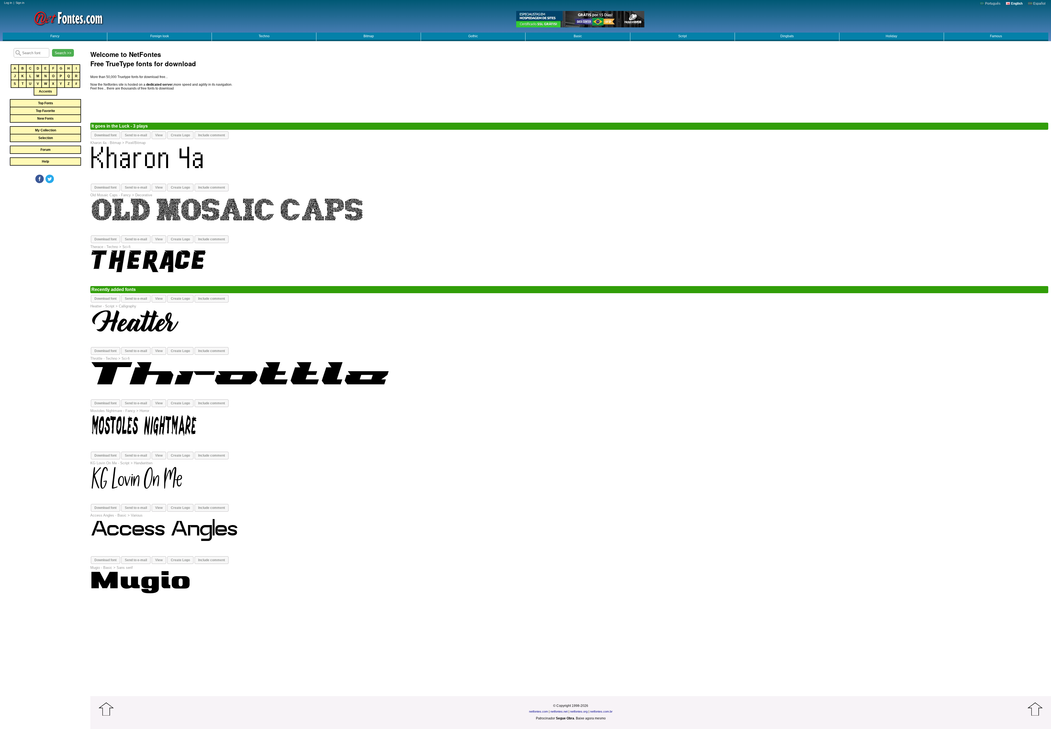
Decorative (143, 195)
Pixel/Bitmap (135, 143)
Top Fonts (45, 103)
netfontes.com (538, 711)
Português (992, 3)
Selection (45, 138)
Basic (578, 36)
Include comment (211, 135)
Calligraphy (127, 306)
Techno (264, 36)
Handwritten (143, 463)
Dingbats (787, 36)
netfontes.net (559, 711)
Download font (105, 135)
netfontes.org (579, 711)
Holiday (891, 36)
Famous (996, 36)
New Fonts (45, 118)
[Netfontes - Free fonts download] (68, 18)
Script (682, 36)
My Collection (45, 130)
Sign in (20, 2)
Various (137, 515)
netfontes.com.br (601, 711)
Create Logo (180, 135)
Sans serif (125, 568)
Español (1039, 3)
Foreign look (159, 36)
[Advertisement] (45, 225)
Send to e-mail (136, 135)
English (1016, 3)
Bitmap (368, 36)
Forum (46, 150)
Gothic (473, 36)
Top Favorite (45, 111)
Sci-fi (126, 247)
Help (45, 161)
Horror (144, 411)
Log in (8, 2)
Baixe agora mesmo (591, 718)
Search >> (63, 53)
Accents (45, 91)
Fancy (54, 36)
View (159, 135)
